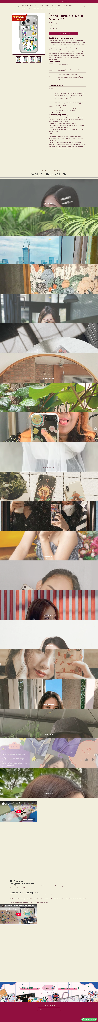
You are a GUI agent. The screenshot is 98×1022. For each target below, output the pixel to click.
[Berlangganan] (59, 1009)
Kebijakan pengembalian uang (38, 1018)
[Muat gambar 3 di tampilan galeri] (32, 59)
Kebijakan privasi (49, 1018)
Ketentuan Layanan (59, 1018)
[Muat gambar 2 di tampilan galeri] (25, 59)
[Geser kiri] (13, 59)
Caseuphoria (18, 1018)
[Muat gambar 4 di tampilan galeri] (39, 59)
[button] (32, 5)
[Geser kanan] (43, 59)
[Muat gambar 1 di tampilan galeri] (19, 59)
